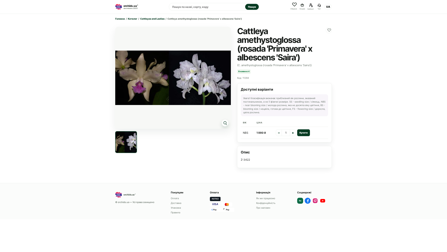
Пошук (252, 6)
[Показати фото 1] (126, 142)
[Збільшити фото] (173, 78)
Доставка (176, 203)
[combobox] (207, 6)
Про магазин (263, 207)
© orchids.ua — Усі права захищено (134, 202)
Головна (120, 18)
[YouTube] (323, 201)
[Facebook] (308, 201)
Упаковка (176, 207)
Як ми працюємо (265, 198)
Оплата (175, 198)
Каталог (132, 18)
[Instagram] (315, 201)
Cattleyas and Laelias (152, 18)
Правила (175, 212)
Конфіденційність (265, 203)
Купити (303, 132)
